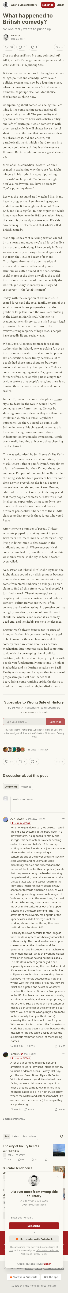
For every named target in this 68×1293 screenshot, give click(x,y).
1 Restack (43, 749)
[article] (34, 1153)
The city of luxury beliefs (21, 1146)
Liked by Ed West (22, 823)
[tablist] (18, 786)
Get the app (51, 1277)
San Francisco (11, 1150)
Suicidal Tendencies (17, 1168)
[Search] (61, 1136)
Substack (17, 1285)
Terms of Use (51, 729)
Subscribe (47, 4)
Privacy (29, 1268)
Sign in (61, 4)
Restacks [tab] (26, 786)
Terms (38, 1268)
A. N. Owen (17, 818)
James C (15, 1053)
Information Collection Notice (36, 733)
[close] (58, 1176)
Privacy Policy (40, 1253)
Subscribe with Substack (36, 1239)
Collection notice (54, 1268)
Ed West (15, 35)
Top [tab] (7, 1136)
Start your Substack (25, 1277)
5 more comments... (14, 1118)
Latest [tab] (16, 1136)
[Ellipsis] (63, 818)
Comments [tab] (11, 786)
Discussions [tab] (29, 1136)
